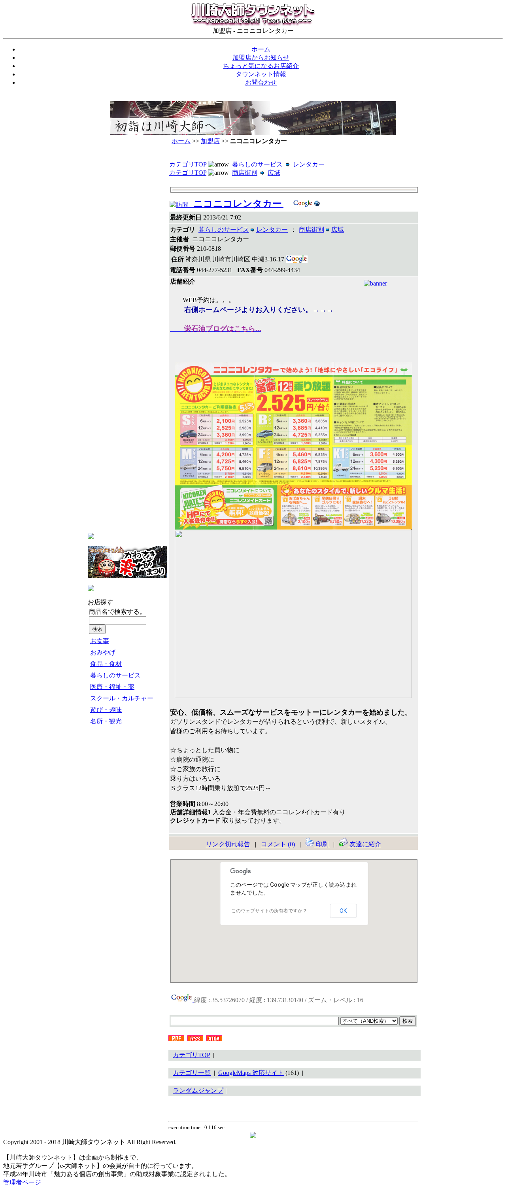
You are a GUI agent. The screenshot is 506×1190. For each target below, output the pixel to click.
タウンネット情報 (261, 74)
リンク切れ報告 (228, 844)
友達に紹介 (364, 844)
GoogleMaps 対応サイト (251, 1072)
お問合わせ (261, 82)
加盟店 (210, 141)
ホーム (260, 49)
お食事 (99, 641)
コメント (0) (278, 844)
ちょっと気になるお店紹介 (261, 65)
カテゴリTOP (187, 164)
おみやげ (102, 652)
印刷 (322, 844)
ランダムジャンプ (198, 1090)
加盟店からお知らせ (260, 57)
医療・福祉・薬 (112, 686)
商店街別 (244, 172)
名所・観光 (106, 721)
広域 (274, 172)
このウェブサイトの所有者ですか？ (269, 911)
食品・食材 (106, 663)
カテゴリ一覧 (192, 1072)
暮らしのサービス (115, 675)
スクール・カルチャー (121, 698)
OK (343, 911)
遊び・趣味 (106, 709)
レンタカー (309, 164)
